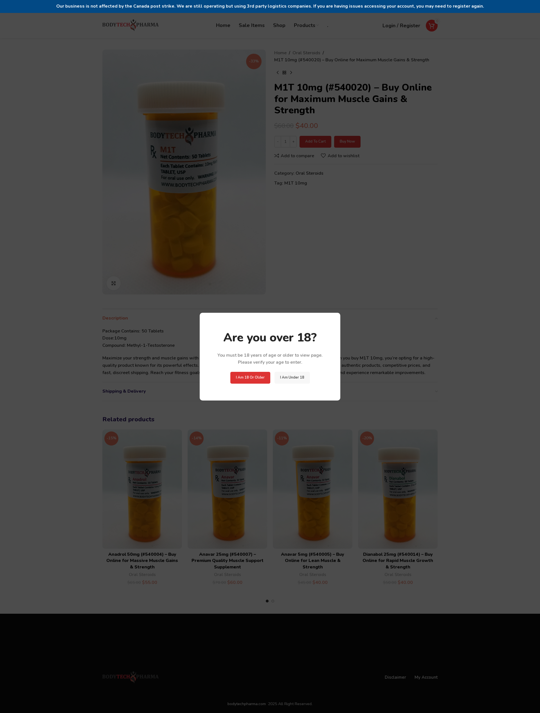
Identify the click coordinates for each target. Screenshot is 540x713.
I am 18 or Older (250, 377)
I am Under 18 (292, 377)
